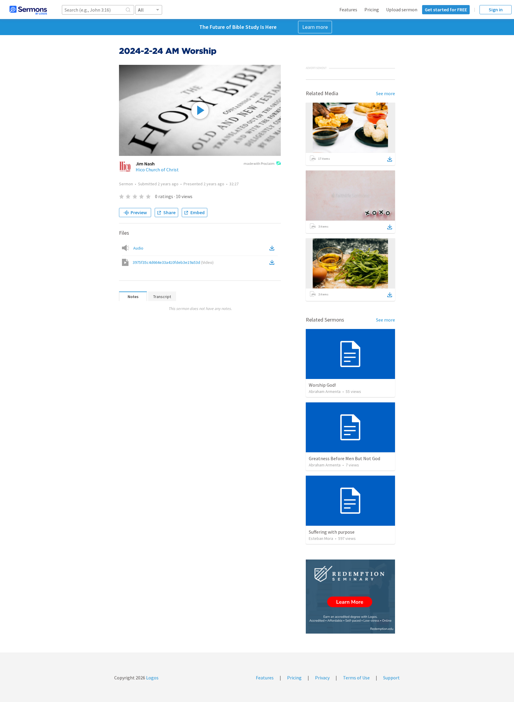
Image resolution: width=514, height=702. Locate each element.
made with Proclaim (259, 163)
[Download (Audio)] (273, 248)
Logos (152, 678)
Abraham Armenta (325, 391)
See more (385, 93)
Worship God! (322, 385)
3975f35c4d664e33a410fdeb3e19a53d (173, 262)
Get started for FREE (446, 9)
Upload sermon (401, 9)
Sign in (496, 9)
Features (348, 9)
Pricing (371, 9)
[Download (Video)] (273, 262)
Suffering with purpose (332, 532)
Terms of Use (356, 678)
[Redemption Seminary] (350, 597)
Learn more (315, 26)
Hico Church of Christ (157, 170)
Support (391, 678)
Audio (138, 248)
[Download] (389, 159)
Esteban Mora (321, 538)
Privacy (322, 678)
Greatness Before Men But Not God (344, 458)
